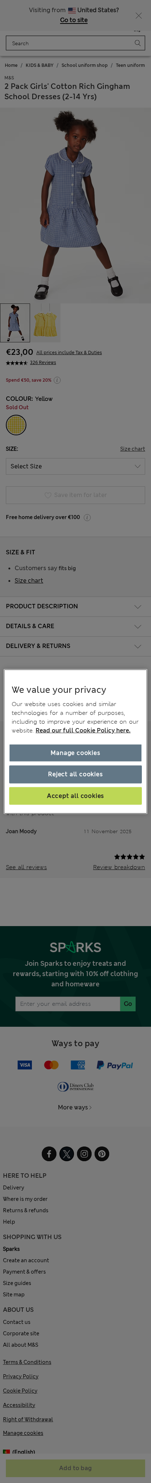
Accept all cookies (75, 795)
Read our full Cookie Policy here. (83, 730)
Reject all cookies (75, 774)
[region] (75, 741)
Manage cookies (75, 753)
